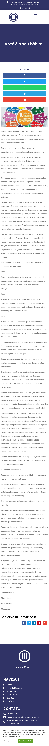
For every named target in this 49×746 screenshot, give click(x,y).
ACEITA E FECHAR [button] (25, 741)
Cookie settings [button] (9, 741)
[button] (35, 15)
